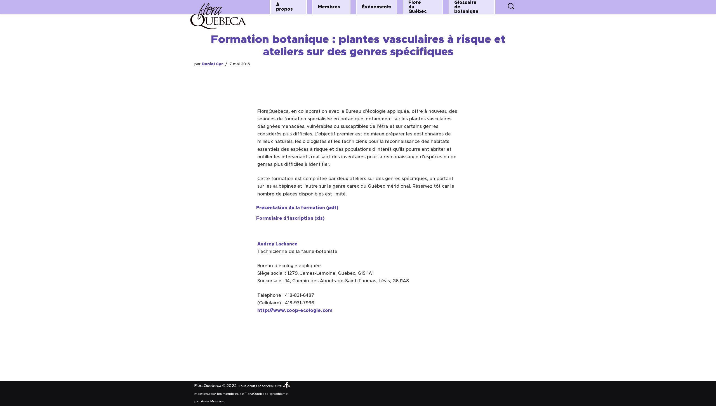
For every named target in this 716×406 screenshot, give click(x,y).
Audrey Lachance (277, 244)
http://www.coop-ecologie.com (295, 310)
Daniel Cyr (212, 64)
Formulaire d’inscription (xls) (290, 218)
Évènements (377, 7)
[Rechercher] (511, 7)
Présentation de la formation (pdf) (297, 208)
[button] (300, 7)
